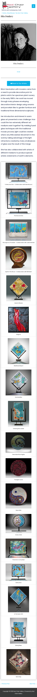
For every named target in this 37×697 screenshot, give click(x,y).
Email (18, 72)
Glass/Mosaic (11, 13)
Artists (4, 13)
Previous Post (5, 684)
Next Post (33, 684)
